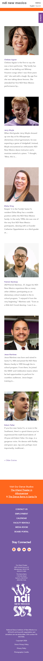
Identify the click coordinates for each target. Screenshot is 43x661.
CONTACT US (21, 509)
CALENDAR (21, 518)
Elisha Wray (9, 206)
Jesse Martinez (10, 354)
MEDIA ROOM (21, 527)
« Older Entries (10, 460)
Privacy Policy (21, 648)
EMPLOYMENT (21, 514)
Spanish (38, 6)
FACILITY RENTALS (21, 523)
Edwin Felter (9, 425)
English (32, 6)
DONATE (41, 17)
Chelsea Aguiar (10, 59)
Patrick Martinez (11, 282)
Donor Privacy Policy (22, 644)
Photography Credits (21, 652)
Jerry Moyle (9, 130)
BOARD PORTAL (21, 531)
